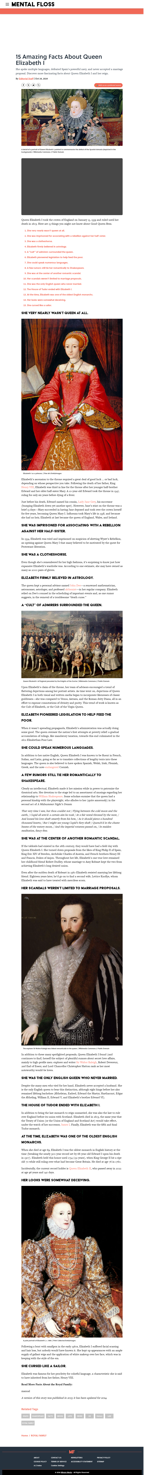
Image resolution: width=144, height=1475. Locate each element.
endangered (52, 767)
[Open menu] (7, 4)
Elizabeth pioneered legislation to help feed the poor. (55, 257)
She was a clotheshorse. (39, 241)
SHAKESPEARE (38, 1416)
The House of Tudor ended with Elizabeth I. (49, 289)
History (99, 1416)
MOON (60, 1416)
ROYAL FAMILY (28, 1423)
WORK (79, 1416)
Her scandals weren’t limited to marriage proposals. (54, 278)
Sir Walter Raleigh (86, 1062)
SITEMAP (100, 1461)
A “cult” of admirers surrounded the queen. (50, 251)
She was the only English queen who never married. (54, 283)
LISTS (70, 1416)
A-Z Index (38, 1465)
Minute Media (66, 1472)
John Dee (75, 585)
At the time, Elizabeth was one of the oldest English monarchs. (60, 294)
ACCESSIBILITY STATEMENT (82, 1461)
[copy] (38, 85)
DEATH (25, 1416)
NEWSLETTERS (76, 1457)
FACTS (50, 1416)
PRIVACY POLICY (103, 1457)
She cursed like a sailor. (39, 305)
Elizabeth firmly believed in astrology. (47, 246)
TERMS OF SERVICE (59, 1461)
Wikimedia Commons (41, 152)
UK (89, 1416)
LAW (109, 1416)
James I (65, 1125)
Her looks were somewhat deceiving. (46, 299)
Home (24, 1435)
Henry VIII (27, 487)
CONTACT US (56, 1457)
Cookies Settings (57, 1465)
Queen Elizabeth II (80, 1168)
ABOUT (36, 1457)
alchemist (70, 589)
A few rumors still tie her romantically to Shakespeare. (55, 267)
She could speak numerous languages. (47, 262)
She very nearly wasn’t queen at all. (46, 230)
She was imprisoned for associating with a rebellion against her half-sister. (66, 235)
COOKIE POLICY (40, 1461)
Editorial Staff (26, 78)
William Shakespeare (51, 796)
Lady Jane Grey (87, 502)
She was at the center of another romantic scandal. (54, 273)
